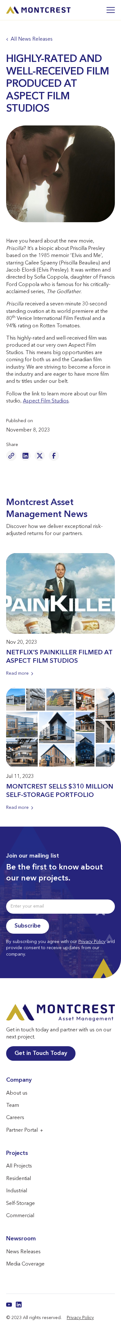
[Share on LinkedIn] (25, 456)
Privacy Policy (92, 941)
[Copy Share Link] (11, 456)
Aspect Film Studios (46, 401)
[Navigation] (38, 10)
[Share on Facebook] (54, 456)
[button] (108, 10)
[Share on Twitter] (40, 456)
